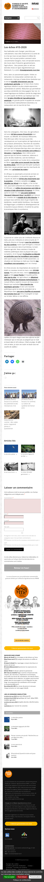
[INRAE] (35, 4)
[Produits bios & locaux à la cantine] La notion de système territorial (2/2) (28, 403)
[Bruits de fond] (9, 657)
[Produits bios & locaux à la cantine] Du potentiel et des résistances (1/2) (11, 402)
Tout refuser (22, 877)
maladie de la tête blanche (27, 197)
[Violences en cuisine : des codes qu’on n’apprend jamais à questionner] (11, 414)
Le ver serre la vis (9, 472)
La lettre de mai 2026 (10, 696)
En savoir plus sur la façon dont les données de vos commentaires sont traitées (21, 559)
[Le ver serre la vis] (11, 470)
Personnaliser (35, 877)
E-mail (6, 520)
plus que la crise (10, 277)
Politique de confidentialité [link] (22, 880)
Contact (30, 866)
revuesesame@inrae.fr (12, 684)
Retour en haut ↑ (22, 568)
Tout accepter (9, 877)
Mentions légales (11, 869)
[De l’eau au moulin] (10, 673)
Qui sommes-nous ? (24, 869)
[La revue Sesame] (7, 6)
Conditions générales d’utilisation (16, 866)
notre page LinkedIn (22, 688)
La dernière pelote (9, 454)
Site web (6, 527)
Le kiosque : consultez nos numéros (16, 867)
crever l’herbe (19, 275)
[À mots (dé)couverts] (11, 667)
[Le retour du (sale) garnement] (28, 470)
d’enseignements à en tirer (30, 70)
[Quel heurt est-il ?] (10, 659)
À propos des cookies (12, 864)
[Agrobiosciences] (35, 9)
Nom (6, 514)
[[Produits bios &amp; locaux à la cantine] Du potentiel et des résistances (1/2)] (11, 394)
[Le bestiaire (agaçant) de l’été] (28, 452)
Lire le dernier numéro (22, 640)
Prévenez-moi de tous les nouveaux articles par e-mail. (22, 545)
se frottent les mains (20, 169)
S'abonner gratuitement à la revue (22, 648)
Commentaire (8, 498)
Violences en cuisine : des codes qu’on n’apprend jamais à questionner (11, 424)
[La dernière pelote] (11, 452)
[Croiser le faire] (9, 663)
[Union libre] (8, 671)
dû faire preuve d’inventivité (21, 134)
